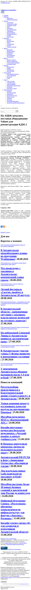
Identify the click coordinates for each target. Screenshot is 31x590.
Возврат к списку (5, 232)
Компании (10, 49)
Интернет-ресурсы (12, 95)
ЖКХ (8, 27)
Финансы (6, 38)
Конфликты (10, 52)
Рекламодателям (11, 92)
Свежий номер (11, 82)
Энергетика (10, 22)
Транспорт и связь (12, 24)
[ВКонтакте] (2, 227)
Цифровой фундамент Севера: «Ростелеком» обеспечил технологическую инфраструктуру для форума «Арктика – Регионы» (13, 509)
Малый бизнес (11, 51)
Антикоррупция (11, 64)
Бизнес (6, 48)
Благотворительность (13, 74)
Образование (10, 69)
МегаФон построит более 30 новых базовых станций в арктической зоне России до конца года (15, 488)
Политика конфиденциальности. (15, 544)
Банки (8, 42)
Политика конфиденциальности (15, 102)
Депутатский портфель (13, 62)
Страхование (10, 44)
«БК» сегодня (10, 81)
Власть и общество (12, 61)
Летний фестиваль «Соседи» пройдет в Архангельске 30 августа (15, 292)
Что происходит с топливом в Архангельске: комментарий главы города (12, 274)
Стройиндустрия (11, 25)
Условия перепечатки (13, 101)
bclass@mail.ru (8, 543)
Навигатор (10, 18)
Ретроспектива (11, 32)
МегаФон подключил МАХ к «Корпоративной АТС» (15, 419)
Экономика (10, 31)
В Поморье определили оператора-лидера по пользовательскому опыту (14, 448)
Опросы (9, 91)
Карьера (6, 65)
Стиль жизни (7, 72)
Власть (6, 58)
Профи (9, 68)
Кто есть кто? (10, 71)
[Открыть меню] (3, 12)
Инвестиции (10, 41)
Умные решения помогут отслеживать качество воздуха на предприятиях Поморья (15, 408)
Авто (8, 78)
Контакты (9, 100)
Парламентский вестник (13, 85)
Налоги (9, 45)
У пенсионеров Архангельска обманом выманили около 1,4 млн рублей (15, 373)
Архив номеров (11, 84)
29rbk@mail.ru (23, 543)
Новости (6, 17)
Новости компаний (12, 19)
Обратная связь (8, 90)
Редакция (9, 87)
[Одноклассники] (4, 227)
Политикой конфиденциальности (10, 576)
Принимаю (3, 581)
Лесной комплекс (11, 29)
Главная (6, 15)
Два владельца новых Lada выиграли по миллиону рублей (13, 473)
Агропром (10, 28)
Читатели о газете (12, 88)
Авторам (9, 98)
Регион (6, 21)
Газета (5, 80)
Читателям (10, 94)
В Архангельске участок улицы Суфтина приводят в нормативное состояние (15, 353)
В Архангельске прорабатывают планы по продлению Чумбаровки (14, 254)
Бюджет (9, 39)
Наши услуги (10, 97)
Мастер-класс (10, 67)
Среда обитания (11, 75)
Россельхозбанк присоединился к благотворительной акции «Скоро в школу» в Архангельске (15, 392)
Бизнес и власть (11, 59)
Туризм (9, 35)
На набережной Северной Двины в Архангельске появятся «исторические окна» (15, 337)
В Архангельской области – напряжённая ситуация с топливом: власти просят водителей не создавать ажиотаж (15, 314)
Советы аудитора (11, 47)
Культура (9, 77)
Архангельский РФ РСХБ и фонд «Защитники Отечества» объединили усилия (15, 461)
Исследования (11, 55)
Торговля (9, 54)
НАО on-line (10, 37)
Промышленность (12, 34)
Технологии (10, 57)
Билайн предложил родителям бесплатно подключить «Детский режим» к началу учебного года (13, 433)
